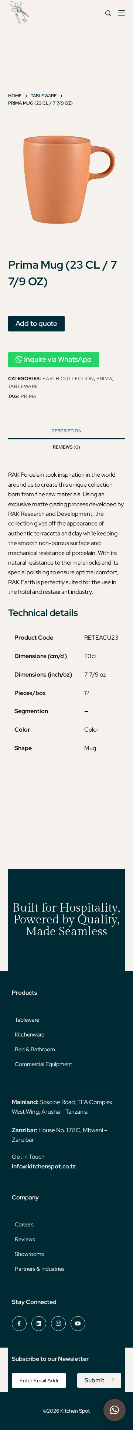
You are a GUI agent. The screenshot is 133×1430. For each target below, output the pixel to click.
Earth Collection (67, 378)
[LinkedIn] (38, 1323)
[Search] (108, 13)
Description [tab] (66, 431)
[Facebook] (19, 1323)
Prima (104, 378)
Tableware (23, 386)
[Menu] (121, 13)
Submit (94, 1380)
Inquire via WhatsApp (58, 359)
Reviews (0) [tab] (66, 447)
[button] (114, 1410)
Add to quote (36, 323)
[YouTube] (78, 1323)
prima (29, 396)
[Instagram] (58, 1323)
